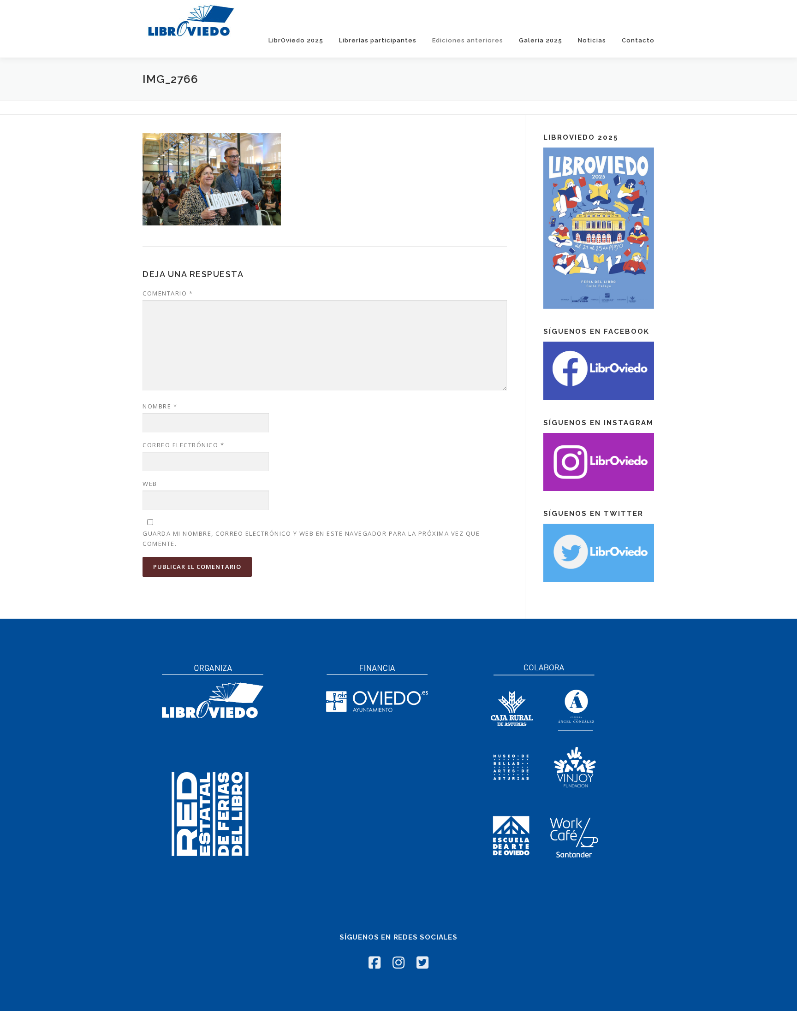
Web (150, 483)
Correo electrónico (183, 445)
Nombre (160, 406)
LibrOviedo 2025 (295, 40)
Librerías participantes (377, 40)
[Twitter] (422, 962)
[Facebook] (375, 962)
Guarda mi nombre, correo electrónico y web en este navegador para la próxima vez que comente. (311, 538)
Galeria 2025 (540, 40)
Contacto (638, 40)
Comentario (168, 293)
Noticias (592, 40)
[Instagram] (398, 962)
